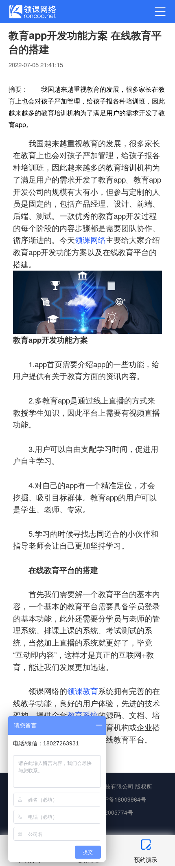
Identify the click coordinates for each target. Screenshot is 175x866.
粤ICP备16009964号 (120, 799)
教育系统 (82, 715)
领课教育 (82, 690)
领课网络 (90, 239)
